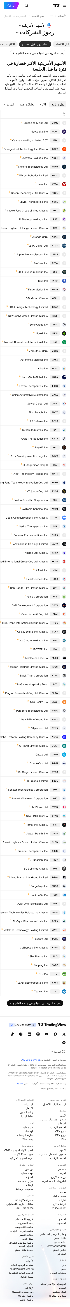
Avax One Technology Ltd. (32, 903)
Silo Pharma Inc (39, 956)
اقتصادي (62, 1169)
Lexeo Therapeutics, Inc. (33, 385)
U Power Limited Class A (33, 745)
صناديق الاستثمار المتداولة (52, 1119)
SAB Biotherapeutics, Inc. (33, 982)
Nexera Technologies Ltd (33, 166)
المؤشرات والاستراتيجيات (53, 1283)
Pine (63, 1139)
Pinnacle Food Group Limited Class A (26, 210)
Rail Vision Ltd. (39, 807)
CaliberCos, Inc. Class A (34, 947)
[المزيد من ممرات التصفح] (51, 16)
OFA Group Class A (37, 298)
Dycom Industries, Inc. (35, 429)
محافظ (62, 1192)
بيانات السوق (27, 1112)
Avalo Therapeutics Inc (34, 438)
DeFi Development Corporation (30, 605)
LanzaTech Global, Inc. (34, 377)
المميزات (29, 1104)
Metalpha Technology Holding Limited (25, 929)
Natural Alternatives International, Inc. (26, 342)
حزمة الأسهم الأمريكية (22, 1158)
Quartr (20, 1083)
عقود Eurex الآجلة (24, 1154)
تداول (63, 1264)
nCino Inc (42, 368)
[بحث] (26, 5)
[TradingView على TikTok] (12, 1034)
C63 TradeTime (24, 1207)
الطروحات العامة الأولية (54, 1181)
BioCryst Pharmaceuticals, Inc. (30, 921)
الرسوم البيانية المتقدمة (21, 1272)
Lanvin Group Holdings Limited (30, 543)
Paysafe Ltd (41, 938)
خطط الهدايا (27, 1116)
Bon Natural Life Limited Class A (29, 587)
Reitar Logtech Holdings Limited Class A (24, 228)
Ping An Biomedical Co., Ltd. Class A (26, 693)
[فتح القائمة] (64, 5)
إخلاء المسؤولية (25, 1222)
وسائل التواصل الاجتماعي (53, 1234)
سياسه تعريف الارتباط (22, 1230)
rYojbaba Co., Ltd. (37, 491)
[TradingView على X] (63, 1034)
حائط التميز (60, 1237)
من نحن (29, 1169)
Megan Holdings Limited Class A (29, 666)
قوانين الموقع (59, 1249)
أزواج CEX (60, 1131)
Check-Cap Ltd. (38, 763)
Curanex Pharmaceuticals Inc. (30, 535)
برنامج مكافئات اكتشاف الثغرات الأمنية (21, 1244)
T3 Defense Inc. (38, 421)
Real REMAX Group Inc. (34, 719)
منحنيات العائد (59, 1196)
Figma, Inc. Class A (36, 824)
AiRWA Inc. (41, 570)
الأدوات (30, 1260)
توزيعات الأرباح (58, 1177)
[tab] (35, 44)
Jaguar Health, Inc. (36, 833)
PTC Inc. (43, 973)
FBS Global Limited (37, 780)
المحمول (61, 1219)
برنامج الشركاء (26, 1295)
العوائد (63, 1173)
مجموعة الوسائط (25, 1188)
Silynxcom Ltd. (39, 728)
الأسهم (62, 1115)
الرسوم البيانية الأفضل (54, 1104)
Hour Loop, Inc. (39, 894)
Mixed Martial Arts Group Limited (28, 877)
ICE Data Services (31, 1059)
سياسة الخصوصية (24, 1226)
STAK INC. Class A (37, 815)
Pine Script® (59, 1207)
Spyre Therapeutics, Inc (34, 201)
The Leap (28, 1139)
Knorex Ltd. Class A (36, 552)
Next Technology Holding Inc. (30, 473)
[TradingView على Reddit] (63, 1042)
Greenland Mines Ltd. (35, 122)
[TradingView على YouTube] (46, 1034)
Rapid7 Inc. (41, 447)
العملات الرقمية (58, 1127)
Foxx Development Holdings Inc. (29, 456)
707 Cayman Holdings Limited (30, 140)
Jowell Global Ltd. (37, 403)
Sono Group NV (39, 324)
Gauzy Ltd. (41, 754)
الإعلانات (29, 1287)
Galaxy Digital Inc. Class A (32, 631)
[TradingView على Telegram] (20, 1034)
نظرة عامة (28, 1127)
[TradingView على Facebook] (55, 1034)
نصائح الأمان (27, 1238)
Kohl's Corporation (37, 596)
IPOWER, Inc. (40, 649)
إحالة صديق (60, 1241)
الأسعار (30, 1108)
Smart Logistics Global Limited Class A (25, 842)
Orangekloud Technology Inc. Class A (26, 149)
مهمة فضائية (27, 1173)
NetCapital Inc (39, 131)
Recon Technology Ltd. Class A (29, 192)
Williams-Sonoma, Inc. (35, 508)
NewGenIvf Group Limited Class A (28, 315)
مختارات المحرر (58, 1272)
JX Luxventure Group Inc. (33, 271)
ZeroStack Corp (38, 350)
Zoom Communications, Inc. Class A (27, 517)
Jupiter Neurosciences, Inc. (32, 254)
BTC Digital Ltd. (38, 245)
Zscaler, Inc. (40, 991)
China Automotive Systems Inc (30, 394)
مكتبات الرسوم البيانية (22, 1264)
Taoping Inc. (40, 965)
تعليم (63, 1268)
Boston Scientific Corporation (31, 500)
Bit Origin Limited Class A (33, 772)
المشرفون (61, 1253)
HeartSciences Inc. (37, 579)
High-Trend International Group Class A (25, 622)
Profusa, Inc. (40, 263)
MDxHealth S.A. (38, 701)
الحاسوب (61, 1222)
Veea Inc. (42, 184)
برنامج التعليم (27, 1299)
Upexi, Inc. (41, 333)
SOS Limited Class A (36, 868)
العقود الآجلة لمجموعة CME (19, 1150)
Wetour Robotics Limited (33, 175)
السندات (62, 1123)
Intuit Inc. (42, 280)
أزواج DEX (60, 1135)
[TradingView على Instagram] (38, 1034)
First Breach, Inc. (38, 412)
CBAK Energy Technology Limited (28, 307)
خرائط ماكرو (59, 1203)
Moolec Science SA (36, 657)
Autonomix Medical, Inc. (34, 359)
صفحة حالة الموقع (24, 1249)
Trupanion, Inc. (39, 859)
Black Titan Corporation (34, 675)
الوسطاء (29, 1131)
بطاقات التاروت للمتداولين (20, 1203)
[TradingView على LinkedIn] (29, 1034)
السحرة (62, 1287)
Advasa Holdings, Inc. (35, 157)
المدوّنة (30, 1177)
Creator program (56, 1245)
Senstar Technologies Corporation (28, 789)
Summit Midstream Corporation (29, 798)
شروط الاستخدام (24, 1219)
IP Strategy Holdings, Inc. (33, 219)
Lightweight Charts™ (22, 1268)
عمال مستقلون (58, 1291)
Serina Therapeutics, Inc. (33, 526)
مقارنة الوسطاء (25, 1135)
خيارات (62, 1200)
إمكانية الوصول (26, 1234)
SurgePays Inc (39, 886)
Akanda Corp (40, 236)
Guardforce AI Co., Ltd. (34, 614)
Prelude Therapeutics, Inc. (32, 851)
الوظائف (29, 1184)
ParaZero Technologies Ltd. (31, 710)
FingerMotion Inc (38, 289)
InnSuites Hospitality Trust (32, 684)
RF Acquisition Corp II (35, 464)
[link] (38, 53)
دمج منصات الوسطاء (23, 1291)
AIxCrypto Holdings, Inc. (33, 640)
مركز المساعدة (26, 1181)
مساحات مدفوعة (57, 1295)
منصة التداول (27, 1276)
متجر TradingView (23, 1200)
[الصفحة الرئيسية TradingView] (56, 5)
